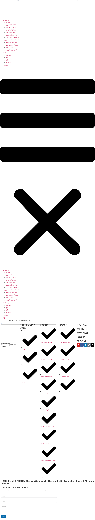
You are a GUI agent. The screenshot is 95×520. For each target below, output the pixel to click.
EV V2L (7, 25)
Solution (5, 40)
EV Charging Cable (10, 32)
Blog (7, 59)
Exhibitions (8, 62)
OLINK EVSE (6, 20)
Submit (3, 516)
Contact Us (5, 65)
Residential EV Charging (12, 42)
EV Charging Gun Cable (12, 35)
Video (7, 60)
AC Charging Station (11, 29)
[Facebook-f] (82, 345)
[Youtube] (78, 345)
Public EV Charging (10, 47)
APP (4, 317)
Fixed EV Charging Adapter (12, 37)
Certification (8, 55)
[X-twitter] (92, 345)
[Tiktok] (89, 345)
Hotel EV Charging (10, 44)
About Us (5, 52)
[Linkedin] (85, 345)
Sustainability (9, 54)
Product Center (6, 22)
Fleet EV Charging (10, 50)
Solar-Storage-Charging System (13, 39)
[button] (47, 168)
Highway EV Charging (11, 49)
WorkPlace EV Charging (12, 45)
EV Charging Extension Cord (13, 34)
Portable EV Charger (11, 27)
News (7, 57)
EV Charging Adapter (11, 24)
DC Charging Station (11, 30)
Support (7, 64)
